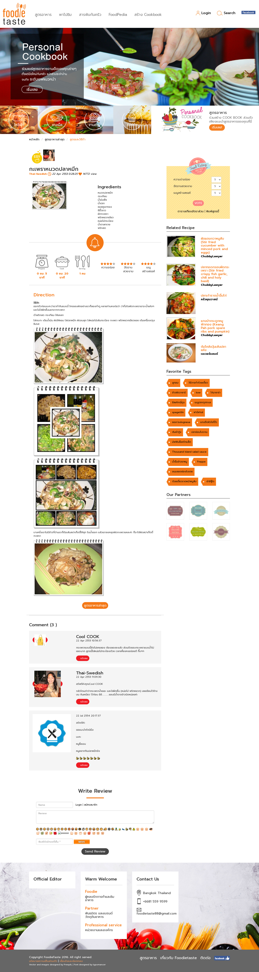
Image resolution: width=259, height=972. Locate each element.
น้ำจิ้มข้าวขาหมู (179, 462)
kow (198, 392)
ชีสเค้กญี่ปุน (178, 402)
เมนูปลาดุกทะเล (203, 402)
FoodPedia (118, 14)
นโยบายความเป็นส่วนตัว (43, 961)
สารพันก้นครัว (90, 14)
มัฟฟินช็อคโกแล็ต (181, 442)
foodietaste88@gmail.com (157, 913)
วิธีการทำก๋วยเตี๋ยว (198, 383)
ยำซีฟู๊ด (210, 481)
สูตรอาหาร (43, 14)
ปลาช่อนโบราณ (199, 432)
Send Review (95, 851)
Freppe (201, 462)
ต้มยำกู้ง (176, 432)
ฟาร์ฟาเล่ (198, 412)
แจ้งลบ (84, 658)
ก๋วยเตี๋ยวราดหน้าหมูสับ (184, 481)
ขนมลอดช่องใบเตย (182, 471)
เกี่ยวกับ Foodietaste (178, 958)
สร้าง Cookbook (148, 14)
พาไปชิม (65, 14)
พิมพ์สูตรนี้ (212, 211)
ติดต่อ (205, 958)
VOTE (198, 203)
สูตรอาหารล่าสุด (54, 139)
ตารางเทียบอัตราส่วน (191, 211)
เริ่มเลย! (217, 127)
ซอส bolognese (181, 422)
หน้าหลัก (34, 139)
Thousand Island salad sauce (189, 452)
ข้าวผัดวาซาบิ (179, 392)
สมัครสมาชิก (90, 805)
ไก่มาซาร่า (215, 392)
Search (229, 13)
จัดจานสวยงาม (183, 186)
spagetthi (178, 412)
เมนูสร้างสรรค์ (182, 193)
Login (206, 13)
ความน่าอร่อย (182, 179)
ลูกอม (175, 383)
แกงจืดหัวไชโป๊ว (208, 422)
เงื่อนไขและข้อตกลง (71, 961)
